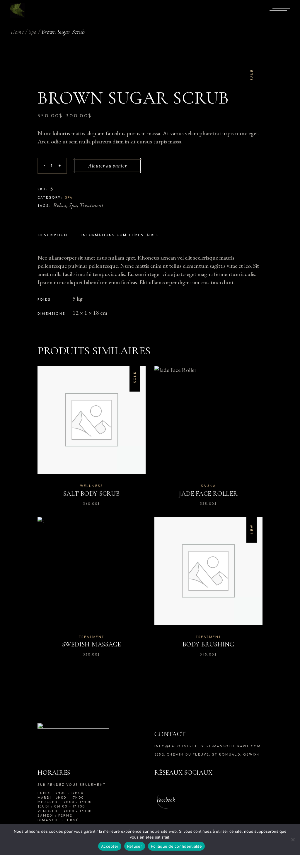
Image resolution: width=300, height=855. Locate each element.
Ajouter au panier (107, 165)
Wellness (91, 486)
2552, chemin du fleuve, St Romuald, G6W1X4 (206, 754)
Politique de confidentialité (176, 846)
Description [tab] (52, 235)
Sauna (208, 486)
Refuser (134, 846)
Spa (69, 197)
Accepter (109, 846)
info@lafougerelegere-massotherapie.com (207, 746)
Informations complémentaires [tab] (120, 235)
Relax (60, 205)
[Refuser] (293, 839)
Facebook (166, 799)
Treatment (91, 205)
